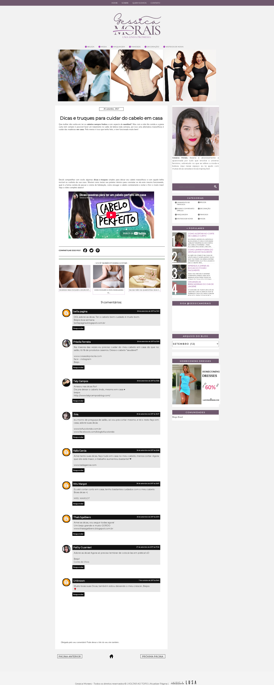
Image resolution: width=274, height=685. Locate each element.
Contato (155, 3)
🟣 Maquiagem (118, 47)
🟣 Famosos (134, 47)
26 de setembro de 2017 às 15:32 (148, 381)
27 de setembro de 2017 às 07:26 (147, 547)
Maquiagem (182, 214)
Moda (202, 219)
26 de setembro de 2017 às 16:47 (148, 414)
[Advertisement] (111, 153)
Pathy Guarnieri (82, 547)
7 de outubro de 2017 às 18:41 (149, 580)
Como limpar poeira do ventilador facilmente (200, 250)
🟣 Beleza (89, 47)
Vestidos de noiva (185, 219)
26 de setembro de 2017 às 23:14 (148, 517)
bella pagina (80, 311)
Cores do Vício (81, 561)
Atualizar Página (158, 683)
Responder (78, 328)
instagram (85, 359)
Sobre (125, 3)
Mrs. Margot (80, 484)
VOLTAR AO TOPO (138, 683)
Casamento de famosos (183, 203)
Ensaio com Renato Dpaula (185, 209)
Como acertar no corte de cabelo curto (201, 234)
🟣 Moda (102, 47)
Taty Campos (80, 381)
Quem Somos (139, 3)
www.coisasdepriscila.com (88, 356)
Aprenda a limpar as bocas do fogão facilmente (198, 268)
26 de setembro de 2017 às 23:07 (148, 483)
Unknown (79, 580)
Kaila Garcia (79, 450)
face (76, 359)
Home (115, 3)
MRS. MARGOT (82, 498)
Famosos (204, 214)
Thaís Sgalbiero (82, 517)
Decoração (205, 208)
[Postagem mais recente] (69, 657)
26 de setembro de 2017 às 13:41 (148, 311)
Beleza (203, 202)
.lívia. (76, 414)
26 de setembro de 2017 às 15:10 (148, 341)
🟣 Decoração (151, 47)
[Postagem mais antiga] (152, 657)
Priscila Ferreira (82, 342)
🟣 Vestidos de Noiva (173, 47)
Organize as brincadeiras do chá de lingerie (201, 284)
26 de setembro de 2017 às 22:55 (148, 450)
